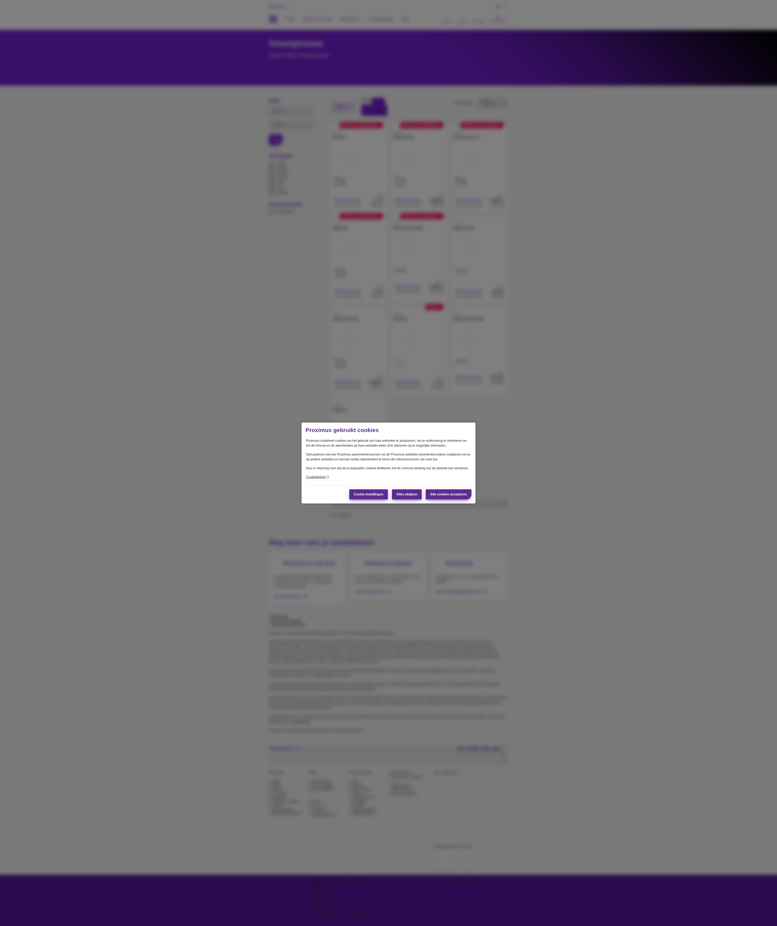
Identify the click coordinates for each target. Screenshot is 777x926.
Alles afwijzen (406, 494)
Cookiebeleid (315, 477)
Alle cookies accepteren (448, 494)
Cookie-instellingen (368, 494)
